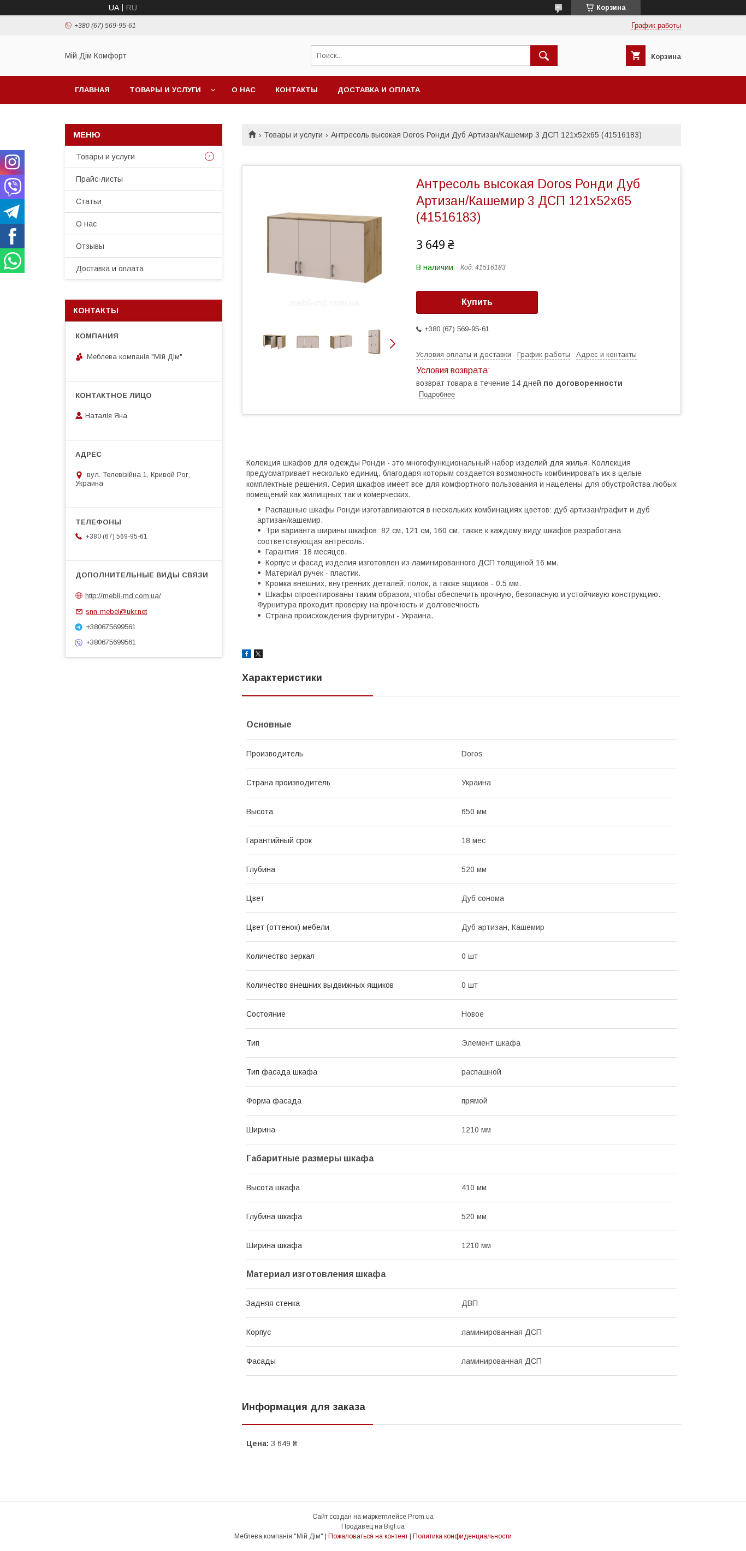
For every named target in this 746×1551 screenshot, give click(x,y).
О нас (244, 90)
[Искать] (544, 55)
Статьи (89, 201)
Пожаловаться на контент (368, 1536)
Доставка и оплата (379, 90)
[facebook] (246, 655)
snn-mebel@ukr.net (116, 611)
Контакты (296, 90)
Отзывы (90, 246)
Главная (92, 90)
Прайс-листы (99, 179)
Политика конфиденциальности (462, 1536)
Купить (477, 302)
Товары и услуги (165, 90)
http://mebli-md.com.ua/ (123, 596)
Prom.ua (421, 1516)
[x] (258, 655)
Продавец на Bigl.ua (373, 1526)
